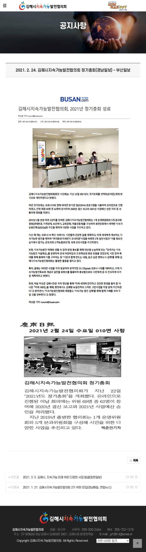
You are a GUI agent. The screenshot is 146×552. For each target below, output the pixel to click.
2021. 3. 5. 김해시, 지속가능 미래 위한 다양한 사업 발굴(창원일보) (62, 477)
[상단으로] (137, 543)
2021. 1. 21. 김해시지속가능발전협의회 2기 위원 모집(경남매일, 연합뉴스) (67, 487)
